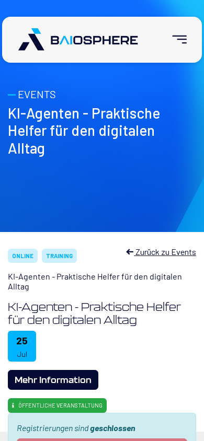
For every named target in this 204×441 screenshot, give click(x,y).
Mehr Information (53, 380)
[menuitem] (175, 39)
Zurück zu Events (165, 252)
